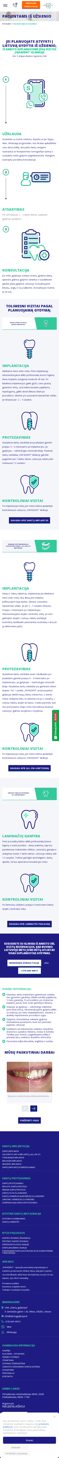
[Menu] (5, 5)
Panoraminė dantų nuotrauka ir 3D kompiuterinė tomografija (27, 1252)
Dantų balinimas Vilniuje (14, 1247)
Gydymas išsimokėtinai (13, 1363)
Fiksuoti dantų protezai (14, 1186)
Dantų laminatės (10, 1221)
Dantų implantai (10, 1151)
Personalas (8, 1373)
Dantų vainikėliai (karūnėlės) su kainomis (23, 1196)
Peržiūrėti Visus (29, 1120)
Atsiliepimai (8, 1370)
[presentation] (25, 1108)
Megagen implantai (12, 1160)
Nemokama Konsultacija (24, 962)
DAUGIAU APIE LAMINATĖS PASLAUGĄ (29, 923)
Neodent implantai (11, 1164)
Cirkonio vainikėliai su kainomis (18, 1199)
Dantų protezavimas (12, 1183)
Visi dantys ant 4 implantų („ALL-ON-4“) (21, 1154)
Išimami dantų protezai (14, 1189)
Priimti (29, 1440)
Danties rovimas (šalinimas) (16, 1238)
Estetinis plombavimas (13, 1218)
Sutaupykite (55, 724)
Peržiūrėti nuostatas (16, 1453)
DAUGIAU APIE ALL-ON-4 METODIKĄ (29, 768)
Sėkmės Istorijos (10, 1357)
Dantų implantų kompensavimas (18, 1167)
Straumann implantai (13, 1157)
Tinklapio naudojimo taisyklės (16, 1289)
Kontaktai (7, 1376)
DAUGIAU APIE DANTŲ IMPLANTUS (29, 520)
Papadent (6, 24)
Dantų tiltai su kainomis (14, 1193)
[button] (54, 1416)
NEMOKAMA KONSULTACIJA (31, 5)
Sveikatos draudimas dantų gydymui (21, 1366)
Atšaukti (15, 1447)
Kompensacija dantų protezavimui (19, 1202)
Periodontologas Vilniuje (15, 1244)
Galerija (6, 1350)
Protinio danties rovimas (15, 1241)
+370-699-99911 (29, 970)
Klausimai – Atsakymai (13, 1353)
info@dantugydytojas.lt (16, 1316)
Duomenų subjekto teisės (14, 1286)
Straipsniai (7, 1360)
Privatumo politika (10, 1283)
